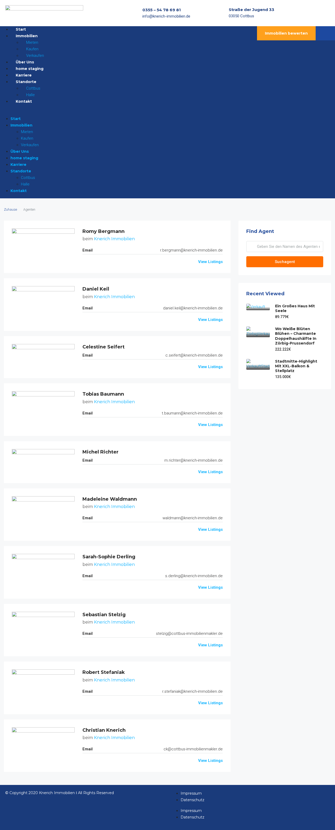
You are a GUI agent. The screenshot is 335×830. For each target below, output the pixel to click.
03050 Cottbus (241, 16)
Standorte (20, 171)
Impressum (191, 793)
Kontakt (24, 101)
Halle (25, 184)
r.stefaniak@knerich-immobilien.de (192, 691)
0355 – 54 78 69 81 (161, 9)
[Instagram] (316, 13)
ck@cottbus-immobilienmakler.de (193, 749)
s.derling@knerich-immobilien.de (194, 576)
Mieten (27, 131)
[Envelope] (326, 13)
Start (15, 118)
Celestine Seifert (103, 347)
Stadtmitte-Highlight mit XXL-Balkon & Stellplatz (296, 366)
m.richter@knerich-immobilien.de (193, 460)
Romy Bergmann (103, 231)
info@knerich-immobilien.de (166, 16)
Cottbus (28, 177)
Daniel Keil (95, 289)
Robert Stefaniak (103, 672)
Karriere (18, 164)
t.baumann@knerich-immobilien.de (192, 413)
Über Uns (19, 151)
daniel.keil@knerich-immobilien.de (193, 308)
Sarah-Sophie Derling (108, 557)
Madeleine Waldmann (109, 499)
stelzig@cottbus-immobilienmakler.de (189, 633)
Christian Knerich (104, 730)
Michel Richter (100, 452)
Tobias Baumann (103, 394)
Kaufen (27, 138)
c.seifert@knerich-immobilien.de (194, 355)
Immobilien (21, 125)
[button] (117, 112)
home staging (24, 158)
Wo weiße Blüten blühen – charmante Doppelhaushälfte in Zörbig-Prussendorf (295, 336)
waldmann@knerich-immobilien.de (193, 518)
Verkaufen (30, 145)
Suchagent (285, 261)
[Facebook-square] (306, 13)
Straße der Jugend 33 (251, 9)
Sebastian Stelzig (104, 615)
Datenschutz (192, 800)
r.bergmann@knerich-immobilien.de (191, 250)
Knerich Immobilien (114, 238)
